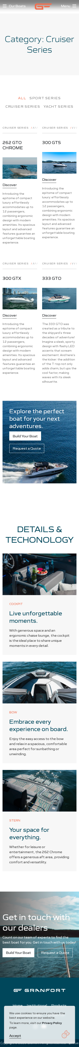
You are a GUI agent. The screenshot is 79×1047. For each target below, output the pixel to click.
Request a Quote (27, 448)
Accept (15, 1035)
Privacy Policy (52, 1023)
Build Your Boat (25, 436)
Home (18, 1005)
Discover (10, 185)
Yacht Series (59, 106)
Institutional (37, 1005)
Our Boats (17, 6)
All (22, 98)
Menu (65, 6)
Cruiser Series (22, 106)
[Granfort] (43, 6)
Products (59, 1005)
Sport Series (45, 98)
